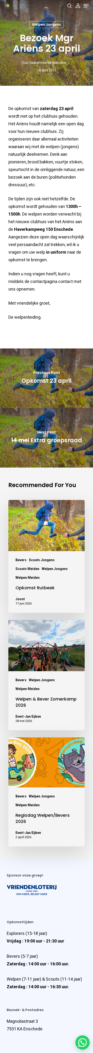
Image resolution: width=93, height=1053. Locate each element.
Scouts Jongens (42, 560)
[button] (82, 1042)
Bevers (21, 560)
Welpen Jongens (46, 24)
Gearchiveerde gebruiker (48, 63)
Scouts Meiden (27, 569)
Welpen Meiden (28, 577)
